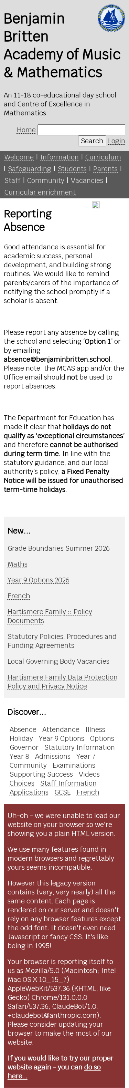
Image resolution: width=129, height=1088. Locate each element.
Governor (24, 747)
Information (59, 157)
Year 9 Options (61, 738)
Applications (29, 792)
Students (72, 168)
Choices (22, 783)
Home (26, 129)
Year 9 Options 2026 (38, 580)
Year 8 (19, 756)
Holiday (21, 738)
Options (102, 738)
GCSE (62, 792)
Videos (89, 774)
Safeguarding (29, 168)
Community (45, 180)
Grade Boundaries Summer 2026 (59, 548)
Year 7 (86, 756)
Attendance (60, 729)
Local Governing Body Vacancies (58, 661)
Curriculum (103, 157)
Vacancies (87, 180)
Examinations (74, 765)
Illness (95, 729)
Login (116, 140)
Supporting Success (41, 774)
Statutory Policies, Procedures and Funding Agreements (62, 641)
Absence (23, 729)
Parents (105, 168)
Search (92, 140)
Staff (12, 180)
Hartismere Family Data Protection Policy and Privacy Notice (63, 682)
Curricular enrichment (40, 192)
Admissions (53, 756)
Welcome (19, 157)
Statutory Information (79, 747)
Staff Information (68, 783)
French (19, 595)
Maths (18, 564)
